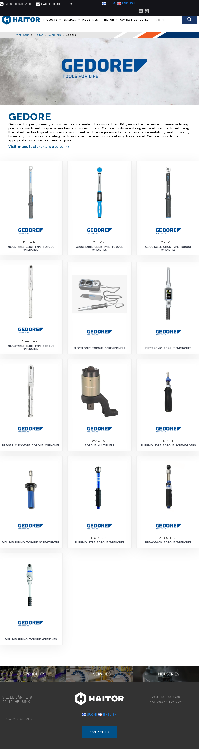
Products (50, 20)
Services (70, 20)
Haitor (109, 20)
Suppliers (54, 35)
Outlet (145, 20)
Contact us (128, 20)
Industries (90, 20)
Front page (22, 35)
